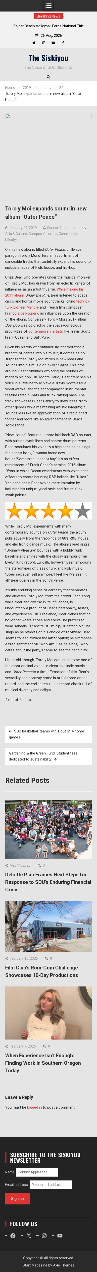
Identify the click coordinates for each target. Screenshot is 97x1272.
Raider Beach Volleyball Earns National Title (48, 26)
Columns (50, 234)
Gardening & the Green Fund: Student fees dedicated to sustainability (43, 756)
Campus (35, 234)
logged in (34, 1107)
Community (68, 234)
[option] (48, 26)
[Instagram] (43, 43)
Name (10, 1172)
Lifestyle (12, 240)
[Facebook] (63, 43)
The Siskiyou (48, 57)
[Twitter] (34, 43)
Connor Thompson (61, 228)
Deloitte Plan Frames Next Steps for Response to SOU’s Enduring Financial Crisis (48, 882)
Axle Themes (63, 1265)
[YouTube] (53, 43)
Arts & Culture (16, 234)
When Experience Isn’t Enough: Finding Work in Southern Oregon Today (43, 1063)
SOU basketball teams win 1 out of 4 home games (46, 734)
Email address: (17, 1184)
